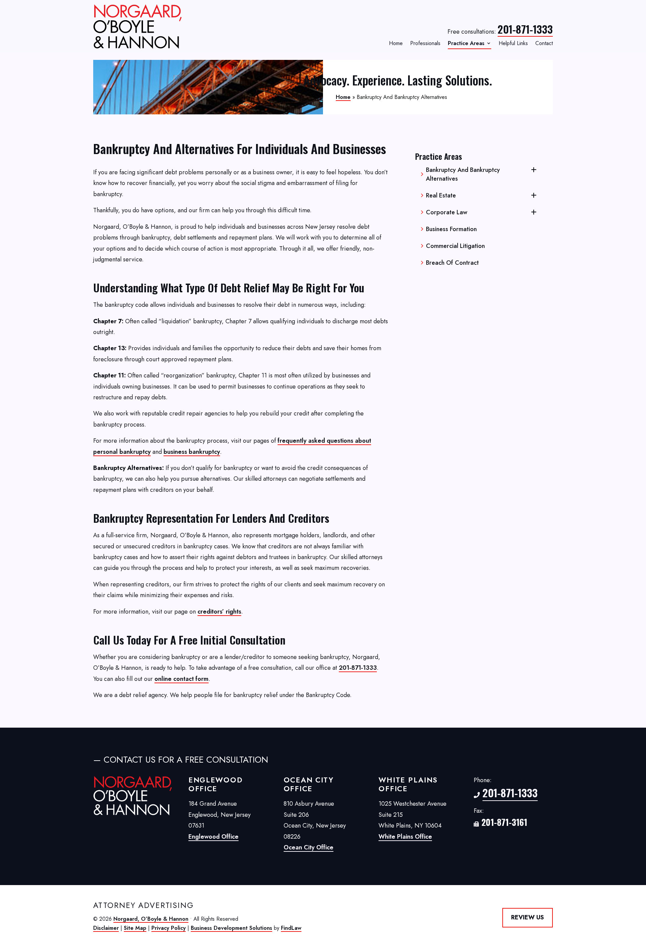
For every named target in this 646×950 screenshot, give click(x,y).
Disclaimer (106, 928)
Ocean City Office (308, 847)
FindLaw (291, 928)
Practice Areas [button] (466, 43)
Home (396, 43)
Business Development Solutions (231, 928)
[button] (639, 901)
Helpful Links (513, 43)
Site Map (135, 928)
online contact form (181, 678)
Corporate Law (446, 212)
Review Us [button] (527, 917)
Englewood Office (213, 836)
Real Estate (441, 195)
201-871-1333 (525, 29)
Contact (544, 43)
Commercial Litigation (455, 246)
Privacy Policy (168, 928)
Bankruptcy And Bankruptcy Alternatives (463, 174)
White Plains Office (405, 836)
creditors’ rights (219, 611)
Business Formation (451, 229)
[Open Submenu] (534, 169)
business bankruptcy (192, 451)
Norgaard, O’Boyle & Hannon (150, 919)
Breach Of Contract (452, 262)
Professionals (425, 43)
